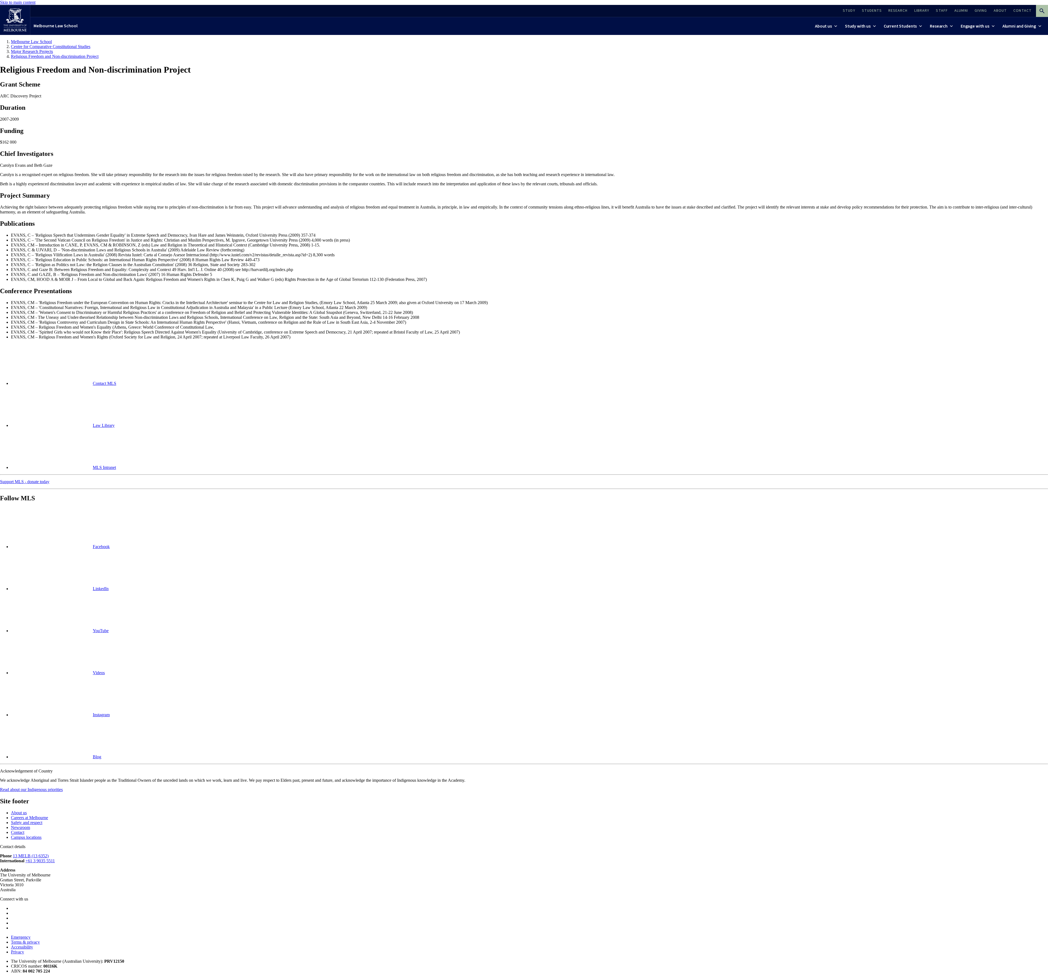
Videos (99, 672)
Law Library (104, 425)
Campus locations (26, 837)
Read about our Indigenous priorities (31, 789)
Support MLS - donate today (24, 481)
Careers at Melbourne (29, 817)
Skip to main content (17, 2)
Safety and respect (26, 822)
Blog (97, 756)
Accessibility (22, 947)
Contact (17, 832)
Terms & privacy (25, 942)
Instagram (101, 714)
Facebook (101, 546)
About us (19, 812)
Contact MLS (104, 383)
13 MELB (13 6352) (31, 856)
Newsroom (20, 827)
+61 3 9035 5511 (40, 860)
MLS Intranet (104, 467)
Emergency (21, 937)
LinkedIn (101, 588)
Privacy (17, 952)
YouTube (101, 630)
